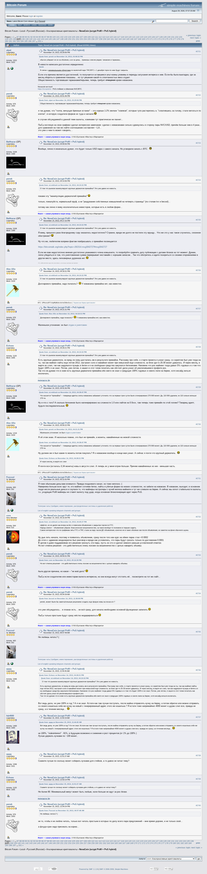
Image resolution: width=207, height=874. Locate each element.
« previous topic (193, 35)
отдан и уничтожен (77, 325)
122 (137, 37)
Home (12, 25)
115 (111, 37)
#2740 (198, 805)
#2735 (198, 632)
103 (65, 37)
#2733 (198, 555)
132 (176, 37)
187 (33, 41)
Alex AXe (10, 269)
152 (77, 39)
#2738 (198, 755)
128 (161, 37)
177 (174, 39)
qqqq (8, 669)
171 (151, 39)
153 (81, 39)
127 (157, 37)
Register (42, 25)
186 (30, 41)
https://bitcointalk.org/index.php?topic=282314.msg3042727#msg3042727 (72, 247)
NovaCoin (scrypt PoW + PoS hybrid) (97, 31)
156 (93, 39)
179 (182, 39)
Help (20, 25)
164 (124, 39)
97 (45, 37)
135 (10, 39)
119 (126, 37)
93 (34, 37)
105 (73, 37)
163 (120, 39)
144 (46, 39)
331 (39, 41)
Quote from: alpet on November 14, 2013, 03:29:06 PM (60, 100)
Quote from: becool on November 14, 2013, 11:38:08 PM (61, 598)
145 (50, 39)
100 (54, 37)
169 (143, 39)
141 (34, 39)
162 (116, 39)
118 (122, 37)
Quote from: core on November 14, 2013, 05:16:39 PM (60, 560)
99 (51, 37)
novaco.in (44, 380)
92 (31, 37)
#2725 (198, 220)
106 (77, 37)
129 (165, 37)
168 (139, 39)
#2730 (198, 424)
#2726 (198, 270)
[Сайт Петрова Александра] (11, 68)
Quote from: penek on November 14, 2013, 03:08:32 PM (61, 56)
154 (85, 39)
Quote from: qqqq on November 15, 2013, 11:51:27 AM (60, 784)
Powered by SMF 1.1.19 (88, 869)
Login (34, 25)
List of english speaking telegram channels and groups (59, 511)
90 (26, 37)
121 (134, 37)
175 (166, 39)
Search (27, 25)
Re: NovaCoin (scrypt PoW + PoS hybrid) (64, 50)
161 (112, 39)
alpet (8, 50)
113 (103, 37)
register (39, 16)
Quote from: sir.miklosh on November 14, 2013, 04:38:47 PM (63, 392)
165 (128, 39)
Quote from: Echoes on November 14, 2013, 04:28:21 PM (61, 458)
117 (118, 37)
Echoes (10, 345)
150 (69, 39)
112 (100, 37)
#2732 (198, 517)
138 (23, 39)
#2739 (198, 779)
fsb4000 (10, 716)
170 (147, 39)
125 (149, 37)
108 (85, 37)
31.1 (36, 21)
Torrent (42, 21)
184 (22, 41)
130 (168, 37)
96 (42, 37)
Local (22, 31)
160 (108, 39)
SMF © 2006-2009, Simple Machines (113, 869)
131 (172, 37)
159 (104, 39)
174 (162, 39)
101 (58, 37)
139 (27, 39)
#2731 (198, 478)
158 (100, 39)
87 (18, 37)
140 (31, 39)
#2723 (198, 143)
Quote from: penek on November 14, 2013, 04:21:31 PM (61, 429)
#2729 (198, 387)
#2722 (198, 95)
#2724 (198, 180)
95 (40, 37)
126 (153, 37)
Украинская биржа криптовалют (84, 303)
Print (198, 41)
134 (6, 39)
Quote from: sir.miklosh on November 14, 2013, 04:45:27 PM (63, 522)
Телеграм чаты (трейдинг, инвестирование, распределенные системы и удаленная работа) (75, 506)
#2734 (198, 593)
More (50, 25)
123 (141, 37)
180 (6, 41)
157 (96, 39)
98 (48, 37)
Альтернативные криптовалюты (61, 31)
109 (89, 37)
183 (18, 41)
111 (96, 37)
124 (145, 37)
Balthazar (11, 142)
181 (10, 41)
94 (37, 37)
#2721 (198, 51)
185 (26, 41)
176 (170, 39)
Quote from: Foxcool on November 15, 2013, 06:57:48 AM (61, 810)
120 (130, 37)
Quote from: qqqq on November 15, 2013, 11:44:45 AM (60, 722)
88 (20, 37)
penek (9, 94)
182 (14, 41)
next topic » (195, 38)
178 (178, 39)
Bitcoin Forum (11, 31)
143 (42, 39)
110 (92, 37)
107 (81, 37)
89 (23, 37)
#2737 (198, 717)
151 (73, 39)
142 (38, 39)
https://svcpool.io (44, 89)
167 (135, 39)
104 (69, 37)
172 (155, 39)
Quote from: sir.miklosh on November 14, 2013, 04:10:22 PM (63, 185)
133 (180, 37)
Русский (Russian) (35, 31)
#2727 (198, 309)
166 (131, 39)
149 (65, 39)
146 (54, 39)
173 (159, 39)
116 (115, 37)
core (8, 515)
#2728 (198, 347)
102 (62, 37)
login (31, 16)
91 (29, 37)
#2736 (198, 670)
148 (62, 39)
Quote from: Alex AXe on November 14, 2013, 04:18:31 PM (62, 314)
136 (14, 39)
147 (58, 39)
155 (89, 39)
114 (107, 37)
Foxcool (10, 477)
